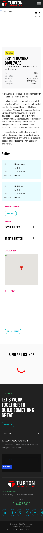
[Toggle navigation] (38, 3)
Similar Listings (13, 331)
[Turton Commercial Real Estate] (21, 484)
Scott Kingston (14, 238)
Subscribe (6, 467)
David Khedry (12, 227)
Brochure (10, 213)
